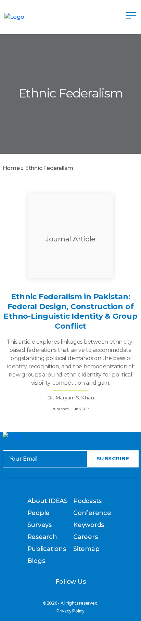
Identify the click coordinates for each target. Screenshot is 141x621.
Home (11, 168)
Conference (92, 513)
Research (42, 537)
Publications (46, 549)
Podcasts (87, 501)
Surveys (39, 525)
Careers (85, 537)
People (38, 513)
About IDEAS (47, 501)
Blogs (36, 561)
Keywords (88, 525)
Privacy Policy (70, 610)
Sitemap (86, 549)
